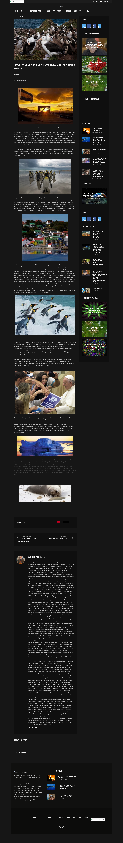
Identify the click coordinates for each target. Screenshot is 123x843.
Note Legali (47, 817)
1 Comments (94, 49)
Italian (97, 819)
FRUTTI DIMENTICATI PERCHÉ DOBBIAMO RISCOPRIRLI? (94, 82)
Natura (86, 11)
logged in (23, 756)
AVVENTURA (57, 11)
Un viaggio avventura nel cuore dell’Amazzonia (97, 261)
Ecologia (35, 72)
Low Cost (77, 11)
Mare (58, 72)
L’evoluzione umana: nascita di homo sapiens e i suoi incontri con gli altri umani (98, 173)
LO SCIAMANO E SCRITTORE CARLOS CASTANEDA (94, 309)
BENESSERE (68, 11)
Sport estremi (69, 72)
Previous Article (27, 536)
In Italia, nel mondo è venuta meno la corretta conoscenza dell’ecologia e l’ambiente (94, 195)
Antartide (22, 72)
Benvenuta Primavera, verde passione (58, 539)
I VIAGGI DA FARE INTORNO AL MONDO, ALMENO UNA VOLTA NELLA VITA (99, 140)
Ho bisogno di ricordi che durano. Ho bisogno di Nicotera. (97, 235)
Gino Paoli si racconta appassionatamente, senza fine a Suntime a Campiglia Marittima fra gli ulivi (94, 45)
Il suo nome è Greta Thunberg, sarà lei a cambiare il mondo (27, 540)
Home (17, 11)
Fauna (40, 72)
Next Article (65, 536)
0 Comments (17, 74)
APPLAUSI (47, 11)
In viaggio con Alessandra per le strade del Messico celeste (94, 346)
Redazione (36, 817)
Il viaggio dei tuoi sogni (49, 72)
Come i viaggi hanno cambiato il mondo (99, 150)
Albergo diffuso (35, 11)
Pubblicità (59, 817)
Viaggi (23, 11)
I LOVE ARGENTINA (98, 289)
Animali (16, 72)
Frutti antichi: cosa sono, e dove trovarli (94, 63)
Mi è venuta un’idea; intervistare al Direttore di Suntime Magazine (99, 160)
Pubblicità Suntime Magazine (78, 817)
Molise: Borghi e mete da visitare (98, 129)
